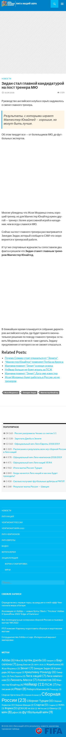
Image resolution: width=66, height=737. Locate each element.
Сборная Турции (40, 700)
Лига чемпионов (11, 534)
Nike (19, 660)
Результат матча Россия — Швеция (31, 486)
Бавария (51, 661)
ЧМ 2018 (32, 708)
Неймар (34, 684)
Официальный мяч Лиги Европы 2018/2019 (37, 443)
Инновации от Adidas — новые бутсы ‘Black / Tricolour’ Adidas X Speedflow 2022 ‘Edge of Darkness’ (33, 612)
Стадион (53, 705)
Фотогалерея (9, 552)
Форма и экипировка (16, 564)
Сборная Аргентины (13, 695)
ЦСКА (22, 708)
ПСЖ (51, 684)
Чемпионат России (12, 522)
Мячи (8, 570)
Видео (5, 546)
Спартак (41, 704)
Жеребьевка (54, 664)
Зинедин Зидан (29, 392)
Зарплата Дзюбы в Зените (28, 438)
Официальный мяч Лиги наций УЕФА (32, 462)
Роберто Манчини (38, 689)
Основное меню (62, 4)
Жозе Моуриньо (11, 392)
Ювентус (55, 708)
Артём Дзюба (35, 660)
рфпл (16, 712)
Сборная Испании (32, 695)
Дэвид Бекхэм (25, 664)
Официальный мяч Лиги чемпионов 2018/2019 (37, 457)
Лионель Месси (23, 680)
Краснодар (17, 672)
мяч (7, 712)
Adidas (8, 660)
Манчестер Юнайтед (49, 392)
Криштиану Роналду (40, 672)
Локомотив (46, 680)
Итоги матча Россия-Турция (27, 467)
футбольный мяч (37, 712)
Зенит (26, 668)
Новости (6, 78)
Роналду (55, 689)
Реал (20, 689)
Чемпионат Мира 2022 (13, 528)
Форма (11, 708)
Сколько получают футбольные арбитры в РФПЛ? (39, 481)
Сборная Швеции (23, 705)
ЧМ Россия (43, 708)
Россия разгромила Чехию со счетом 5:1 (36, 433)
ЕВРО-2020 (40, 665)
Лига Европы (8, 540)
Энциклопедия (10, 558)
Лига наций (8, 516)
